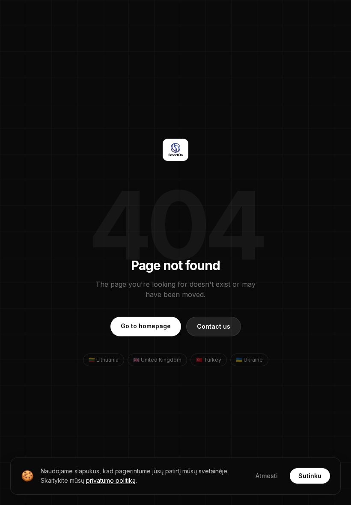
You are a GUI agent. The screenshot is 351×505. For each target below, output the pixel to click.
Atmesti (267, 475)
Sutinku (309, 475)
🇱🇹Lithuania (104, 359)
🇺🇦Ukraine (249, 359)
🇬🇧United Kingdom (157, 359)
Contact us (213, 326)
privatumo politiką (111, 480)
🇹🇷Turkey (208, 359)
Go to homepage (146, 326)
